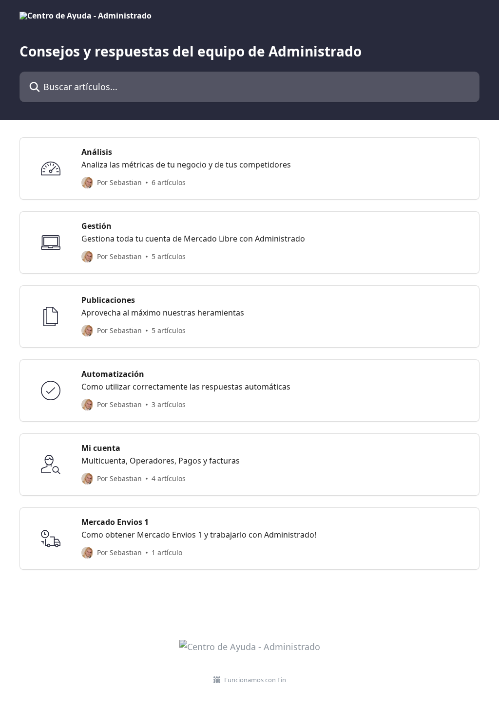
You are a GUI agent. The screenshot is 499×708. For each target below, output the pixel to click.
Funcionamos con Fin (255, 679)
